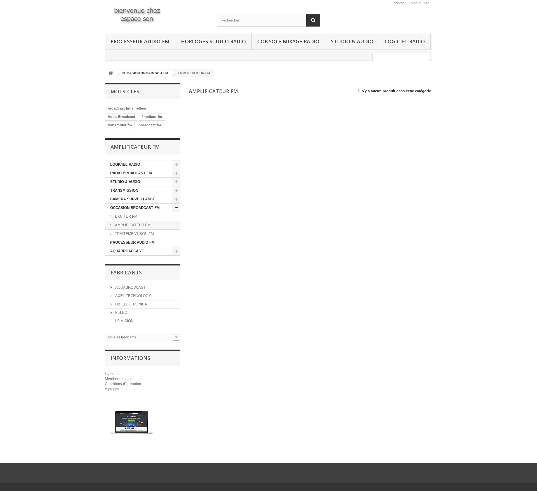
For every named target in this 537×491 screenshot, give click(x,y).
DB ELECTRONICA (130, 304)
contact (400, 3)
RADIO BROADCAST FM (131, 173)
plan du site (420, 3)
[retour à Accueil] (110, 73)
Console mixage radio (288, 41)
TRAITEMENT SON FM (134, 234)
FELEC (120, 312)
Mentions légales (118, 379)
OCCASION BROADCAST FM (135, 208)
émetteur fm (152, 117)
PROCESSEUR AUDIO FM (139, 41)
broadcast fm (149, 125)
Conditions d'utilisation (123, 384)
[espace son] (156, 14)
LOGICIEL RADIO (405, 41)
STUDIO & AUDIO (352, 41)
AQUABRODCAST (130, 287)
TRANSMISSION (124, 190)
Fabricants (126, 272)
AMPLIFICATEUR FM (132, 225)
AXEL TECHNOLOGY (132, 296)
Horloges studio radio (213, 41)
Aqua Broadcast (121, 117)
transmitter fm (120, 125)
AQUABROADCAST (126, 251)
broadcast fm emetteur (127, 108)
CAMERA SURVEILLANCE (132, 199)
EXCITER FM (125, 216)
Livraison (112, 374)
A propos (112, 389)
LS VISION (123, 321)
